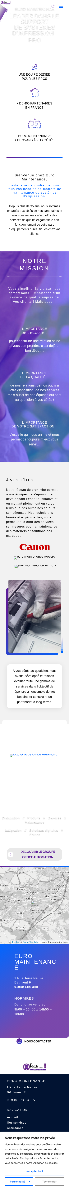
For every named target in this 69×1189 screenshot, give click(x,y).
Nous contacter (37, 1041)
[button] (34, 905)
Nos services (16, 1122)
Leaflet (15, 942)
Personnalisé (17, 1181)
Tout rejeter (49, 1181)
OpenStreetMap (31, 942)
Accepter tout (34, 1171)
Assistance (15, 1128)
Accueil (12, 1117)
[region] (34, 1160)
